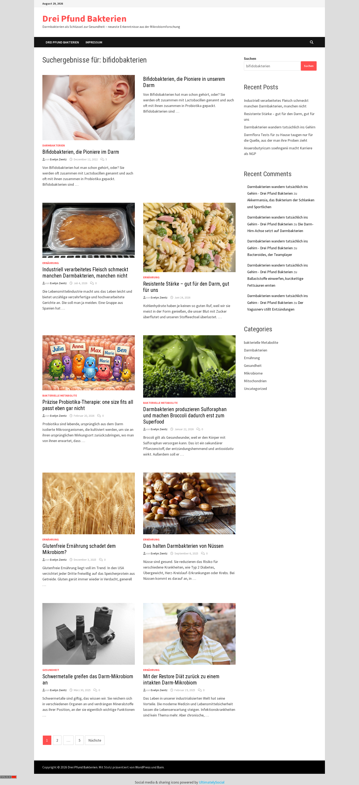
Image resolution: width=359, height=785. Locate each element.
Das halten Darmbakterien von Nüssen (183, 546)
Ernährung (50, 263)
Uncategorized (255, 388)
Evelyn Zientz (58, 159)
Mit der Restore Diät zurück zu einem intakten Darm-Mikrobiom (181, 679)
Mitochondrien (255, 380)
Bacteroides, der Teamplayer (269, 254)
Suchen (250, 58)
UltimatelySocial (211, 782)
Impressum (94, 42)
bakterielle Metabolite (59, 395)
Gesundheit (50, 670)
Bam (160, 767)
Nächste (94, 740)
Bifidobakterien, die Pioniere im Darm (80, 152)
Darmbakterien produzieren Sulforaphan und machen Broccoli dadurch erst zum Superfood (185, 415)
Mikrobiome (253, 373)
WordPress (143, 767)
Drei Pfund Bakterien (84, 18)
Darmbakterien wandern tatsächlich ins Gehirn (279, 127)
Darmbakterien (53, 145)
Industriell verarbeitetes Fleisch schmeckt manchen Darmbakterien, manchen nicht (85, 273)
